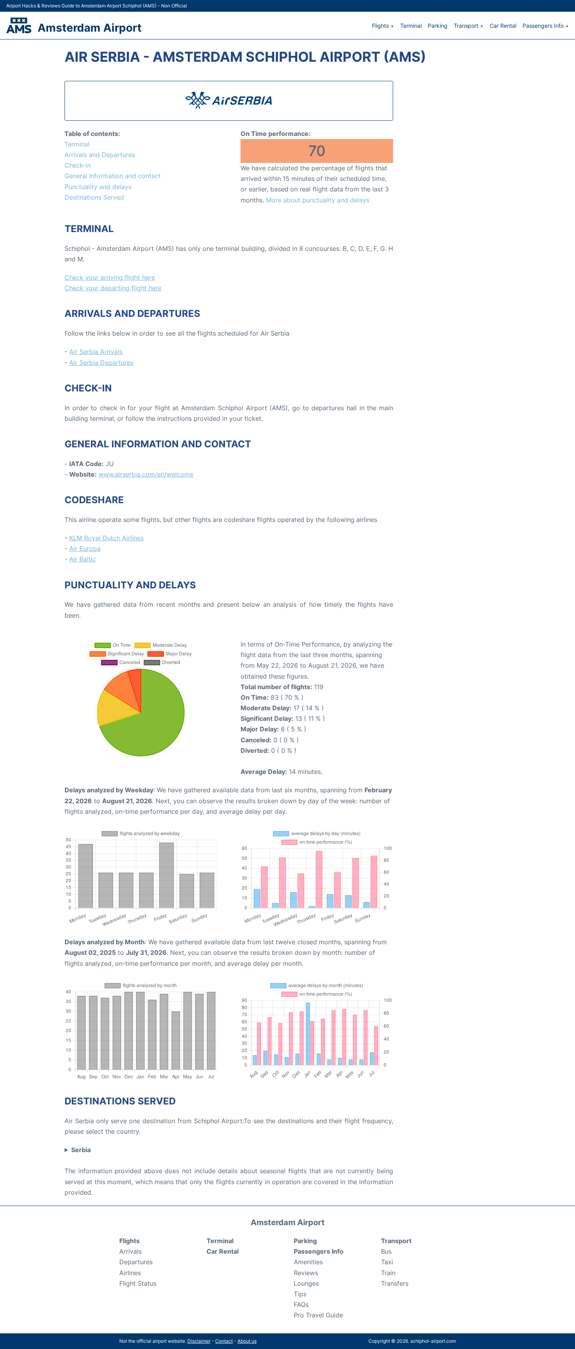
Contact (224, 1341)
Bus (386, 1251)
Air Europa (85, 548)
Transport (396, 1241)
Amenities (308, 1262)
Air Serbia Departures (101, 362)
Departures (136, 1262)
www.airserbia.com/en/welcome (146, 474)
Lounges (306, 1283)
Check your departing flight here (113, 288)
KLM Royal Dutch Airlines (106, 538)
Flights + (383, 25)
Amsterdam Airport (90, 27)
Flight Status (137, 1283)
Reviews (306, 1273)
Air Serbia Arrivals (95, 352)
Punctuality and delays (98, 187)
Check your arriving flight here (110, 277)
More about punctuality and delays (317, 200)
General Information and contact (113, 176)
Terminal (411, 25)
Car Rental (503, 25)
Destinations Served (94, 197)
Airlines (130, 1273)
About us (247, 1341)
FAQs (301, 1304)
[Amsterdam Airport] (18, 25)
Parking (437, 25)
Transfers (394, 1283)
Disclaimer (198, 1341)
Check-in (78, 165)
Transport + (468, 25)
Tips (300, 1294)
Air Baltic (82, 559)
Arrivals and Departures (100, 155)
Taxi (387, 1262)
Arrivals (130, 1251)
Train (388, 1273)
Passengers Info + (546, 25)
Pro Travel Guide (318, 1315)
